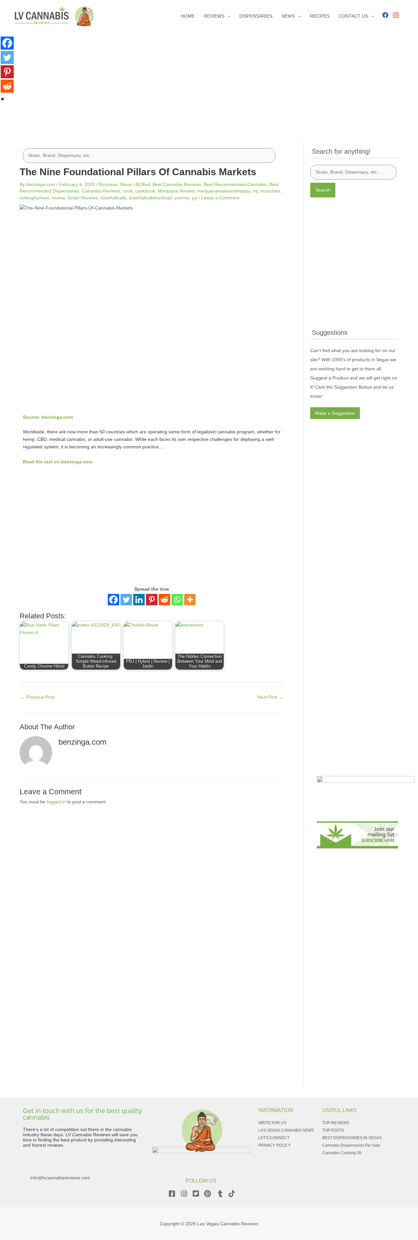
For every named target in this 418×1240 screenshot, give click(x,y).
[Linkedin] (139, 599)
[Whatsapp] (177, 599)
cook (128, 191)
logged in (56, 801)
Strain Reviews (82, 197)
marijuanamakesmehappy (223, 191)
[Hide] (2, 99)
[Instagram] (396, 14)
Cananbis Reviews (101, 191)
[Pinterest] (151, 599)
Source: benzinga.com (48, 417)
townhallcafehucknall (150, 197)
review (58, 197)
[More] (190, 599)
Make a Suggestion (335, 413)
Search (322, 190)
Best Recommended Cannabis (235, 184)
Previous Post (37, 697)
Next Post (270, 697)
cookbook (145, 191)
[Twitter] (126, 599)
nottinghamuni (34, 197)
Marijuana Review (176, 191)
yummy (181, 197)
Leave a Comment (220, 197)
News (126, 184)
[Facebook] (385, 14)
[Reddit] (164, 599)
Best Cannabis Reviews (177, 184)
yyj (194, 197)
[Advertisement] (209, 77)
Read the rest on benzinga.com (57, 461)
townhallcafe (113, 197)
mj (255, 191)
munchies (270, 191)
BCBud (143, 184)
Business (108, 184)
